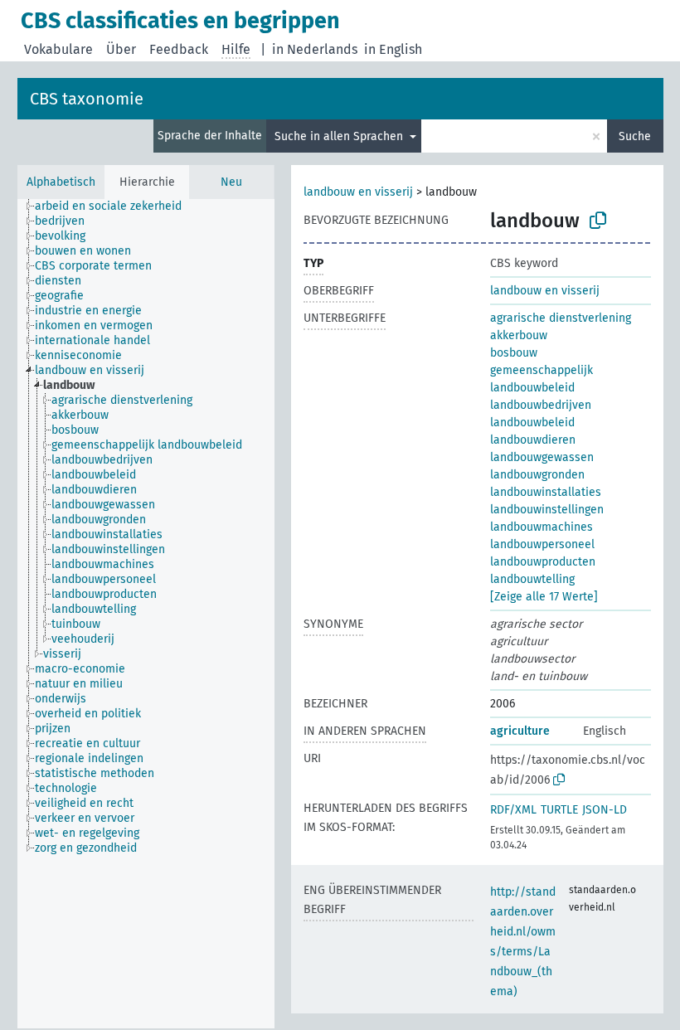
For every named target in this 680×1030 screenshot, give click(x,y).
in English (393, 49)
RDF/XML (513, 810)
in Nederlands (314, 49)
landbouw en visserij (358, 192)
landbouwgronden (537, 475)
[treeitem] (115, 206)
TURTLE (559, 810)
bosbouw (513, 353)
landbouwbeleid (532, 422)
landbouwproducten (542, 562)
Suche (635, 136)
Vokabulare (58, 49)
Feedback (178, 49)
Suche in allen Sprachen (340, 136)
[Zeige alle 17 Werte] (544, 597)
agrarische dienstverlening (560, 318)
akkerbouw (518, 335)
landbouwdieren (533, 440)
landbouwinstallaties (545, 492)
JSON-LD (604, 810)
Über (121, 49)
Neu (231, 182)
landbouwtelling (532, 579)
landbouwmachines (541, 527)
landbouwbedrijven (540, 405)
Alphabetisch (61, 182)
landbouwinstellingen (547, 510)
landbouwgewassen (542, 457)
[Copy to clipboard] (598, 220)
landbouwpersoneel (542, 544)
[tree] (145, 613)
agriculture (520, 731)
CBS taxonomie (86, 99)
